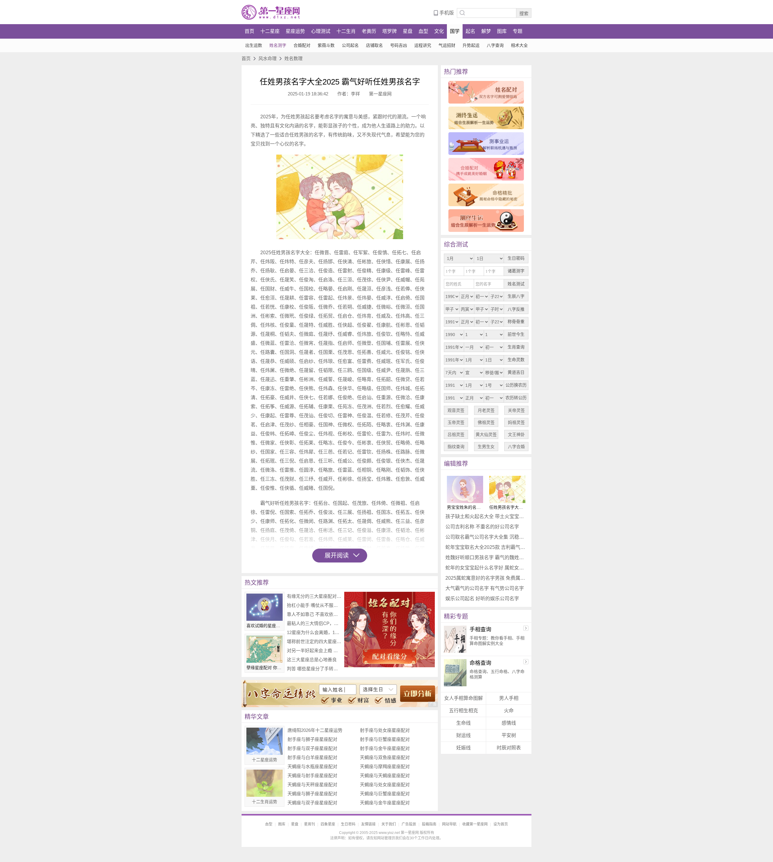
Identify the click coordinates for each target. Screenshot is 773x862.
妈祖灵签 (516, 422)
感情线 (509, 723)
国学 (455, 31)
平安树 (509, 735)
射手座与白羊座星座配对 (312, 757)
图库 (502, 31)
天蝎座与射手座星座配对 (312, 775)
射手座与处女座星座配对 (385, 730)
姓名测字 (277, 45)
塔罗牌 (389, 31)
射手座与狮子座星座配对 (312, 739)
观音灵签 (455, 410)
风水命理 (267, 58)
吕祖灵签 (455, 434)
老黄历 (369, 31)
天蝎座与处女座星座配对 (385, 784)
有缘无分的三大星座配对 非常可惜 (314, 596)
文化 (439, 31)
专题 (517, 31)
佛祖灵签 (486, 422)
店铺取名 (374, 45)
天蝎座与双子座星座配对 (312, 802)
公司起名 (350, 45)
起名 (470, 31)
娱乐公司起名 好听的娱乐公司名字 (482, 598)
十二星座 (270, 31)
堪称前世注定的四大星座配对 (314, 641)
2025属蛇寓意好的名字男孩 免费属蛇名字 (486, 578)
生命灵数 (516, 359)
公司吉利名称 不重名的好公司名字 (482, 526)
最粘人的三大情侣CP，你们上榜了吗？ (314, 623)
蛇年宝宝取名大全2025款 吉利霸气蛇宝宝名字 (486, 547)
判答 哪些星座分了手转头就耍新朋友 (314, 668)
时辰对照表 (509, 747)
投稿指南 (429, 824)
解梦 (486, 31)
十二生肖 (346, 31)
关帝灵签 (516, 410)
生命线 (463, 723)
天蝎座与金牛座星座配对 (385, 802)
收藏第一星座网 (475, 824)
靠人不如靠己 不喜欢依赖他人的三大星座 (314, 614)
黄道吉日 (516, 372)
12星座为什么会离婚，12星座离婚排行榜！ (314, 632)
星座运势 (295, 31)
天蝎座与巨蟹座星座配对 (385, 793)
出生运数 (253, 45)
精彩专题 (456, 616)
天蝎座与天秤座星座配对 (312, 784)
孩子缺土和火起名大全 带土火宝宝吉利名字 (486, 516)
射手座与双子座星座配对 (312, 748)
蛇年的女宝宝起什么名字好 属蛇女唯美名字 (486, 567)
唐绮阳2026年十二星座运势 (314, 730)
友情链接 (368, 824)
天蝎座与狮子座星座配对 (312, 793)
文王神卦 (516, 434)
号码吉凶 (398, 45)
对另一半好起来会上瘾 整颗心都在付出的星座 (314, 650)
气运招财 (446, 45)
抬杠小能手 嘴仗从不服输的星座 (314, 605)
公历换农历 (516, 385)
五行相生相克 (463, 710)
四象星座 (328, 824)
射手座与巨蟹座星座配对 (385, 739)
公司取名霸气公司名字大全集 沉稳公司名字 (486, 537)
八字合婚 (516, 446)
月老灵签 (486, 410)
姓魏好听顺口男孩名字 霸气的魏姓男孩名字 (486, 557)
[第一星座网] (271, 12)
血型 (423, 31)
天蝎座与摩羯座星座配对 (385, 766)
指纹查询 (455, 446)
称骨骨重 (516, 321)
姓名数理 (293, 58)
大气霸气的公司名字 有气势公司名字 (484, 588)
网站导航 (449, 824)
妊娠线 (463, 747)
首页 (249, 31)
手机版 (446, 12)
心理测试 (320, 31)
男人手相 (508, 698)
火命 (509, 710)
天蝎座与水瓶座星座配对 (312, 766)
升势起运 (471, 45)
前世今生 (516, 334)
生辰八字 (516, 296)
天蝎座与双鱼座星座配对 (385, 757)
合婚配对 (301, 45)
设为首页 (500, 824)
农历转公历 (516, 398)
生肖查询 (516, 347)
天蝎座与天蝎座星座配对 (385, 775)
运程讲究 (422, 45)
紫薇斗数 (326, 45)
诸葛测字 (516, 271)
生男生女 (486, 446)
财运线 (463, 735)
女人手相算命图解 (463, 698)
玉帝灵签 (455, 422)
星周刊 (309, 824)
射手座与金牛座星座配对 (385, 748)
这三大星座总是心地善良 (312, 659)
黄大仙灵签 (486, 434)
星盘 (407, 31)
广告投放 (409, 824)
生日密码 (516, 258)
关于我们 (388, 824)
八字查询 (495, 45)
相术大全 (519, 45)
